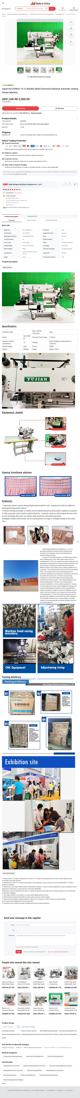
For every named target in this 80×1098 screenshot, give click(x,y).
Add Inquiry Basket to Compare (40, 77)
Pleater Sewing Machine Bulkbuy (13, 1080)
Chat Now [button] (60, 108)
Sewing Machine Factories (11, 1066)
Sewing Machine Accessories (54, 1070)
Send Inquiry (20, 108)
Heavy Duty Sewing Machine (34, 1056)
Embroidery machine (8, 1031)
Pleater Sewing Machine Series (11, 1034)
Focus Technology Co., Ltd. (27, 1090)
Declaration (60, 1090)
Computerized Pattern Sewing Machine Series (49, 1034)
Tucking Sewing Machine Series (30, 1034)
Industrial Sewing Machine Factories (34, 1066)
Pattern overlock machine (28, 1031)
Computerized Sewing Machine (13, 1056)
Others (4, 1038)
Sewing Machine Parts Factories (13, 1070)
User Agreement (51, 1090)
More (3, 1083)
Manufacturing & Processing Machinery (17, 14)
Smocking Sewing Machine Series (68, 1031)
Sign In (5, 207)
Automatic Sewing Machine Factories (60, 1066)
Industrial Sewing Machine (55, 1056)
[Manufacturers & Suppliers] (40, 3)
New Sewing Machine (10, 1075)
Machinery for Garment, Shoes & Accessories (41, 14)
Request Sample (36, 113)
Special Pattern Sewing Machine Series (68, 1034)
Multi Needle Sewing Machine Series (49, 1031)
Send (18, 952)
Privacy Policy (69, 1090)
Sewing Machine (60, 14)
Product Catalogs (29, 1027)
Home (3, 14)
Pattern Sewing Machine (27, 1075)
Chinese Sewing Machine (34, 1070)
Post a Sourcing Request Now (58, 952)
